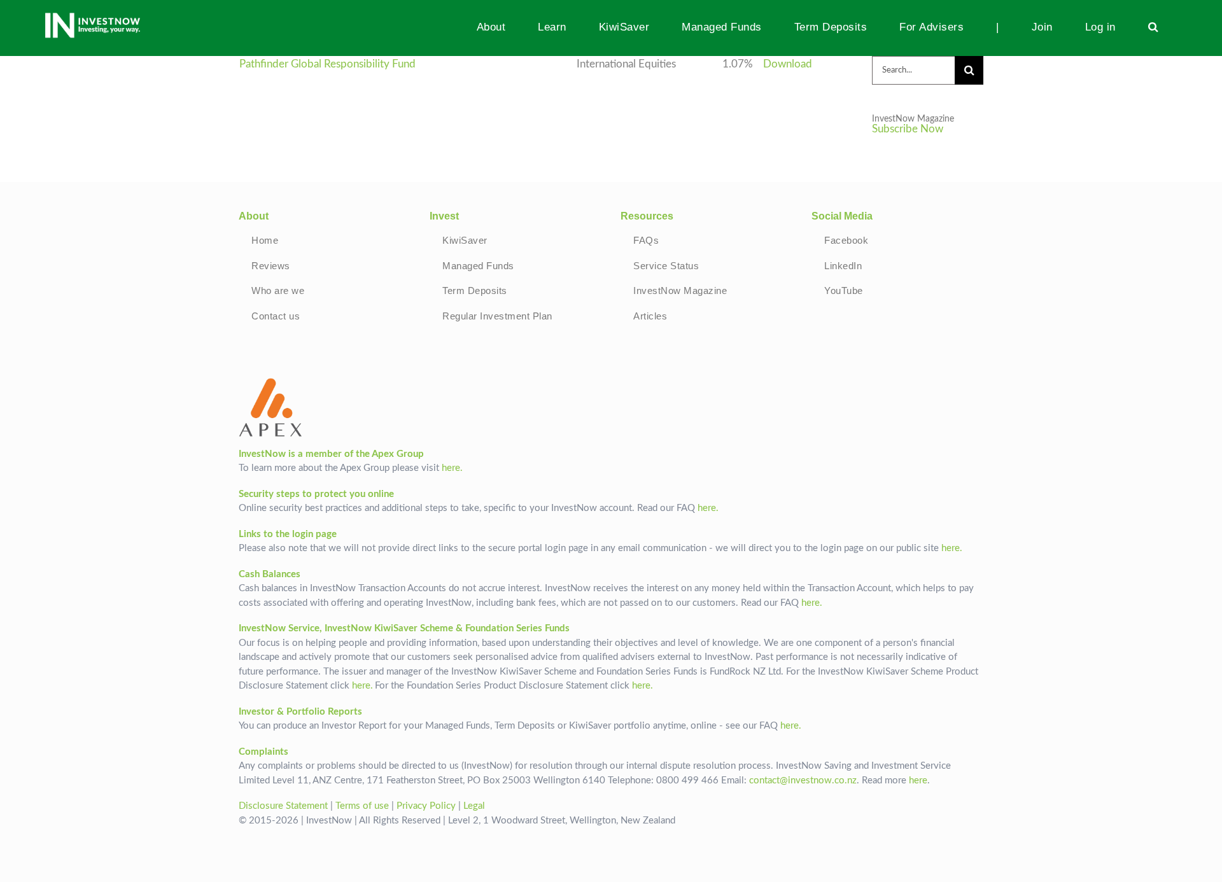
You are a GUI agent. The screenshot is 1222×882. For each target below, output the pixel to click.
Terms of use (362, 806)
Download (787, 64)
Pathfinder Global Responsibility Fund (327, 64)
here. (452, 468)
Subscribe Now (907, 129)
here (918, 780)
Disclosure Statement (283, 806)
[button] (1153, 26)
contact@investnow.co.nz (803, 780)
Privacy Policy (426, 806)
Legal (474, 806)
